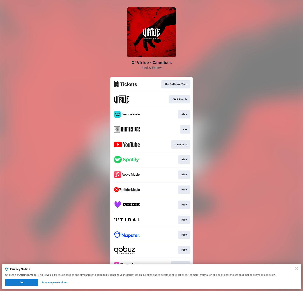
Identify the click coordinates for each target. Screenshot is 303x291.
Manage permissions (54, 282)
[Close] (296, 268)
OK (21, 282)
